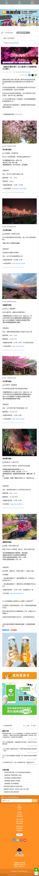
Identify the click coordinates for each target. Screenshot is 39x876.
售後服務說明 (19, 823)
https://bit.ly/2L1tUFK (18, 263)
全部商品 (19, 812)
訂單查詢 (19, 814)
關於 (19, 805)
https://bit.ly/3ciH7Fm (17, 504)
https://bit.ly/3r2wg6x (18, 419)
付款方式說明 (19, 819)
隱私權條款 (19, 830)
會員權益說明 (19, 826)
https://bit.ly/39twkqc (18, 346)
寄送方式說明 (19, 821)
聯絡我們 (19, 807)
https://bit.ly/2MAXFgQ (19, 188)
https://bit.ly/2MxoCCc (17, 593)
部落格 (19, 809)
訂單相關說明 (19, 816)
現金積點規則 (19, 828)
